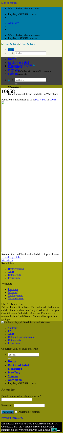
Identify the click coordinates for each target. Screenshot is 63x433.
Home (12, 59)
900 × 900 (40, 99)
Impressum (14, 278)
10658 (53, 99)
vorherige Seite (11, 257)
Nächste (7, 260)
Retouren (13, 289)
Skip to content (9, 2)
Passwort (7, 405)
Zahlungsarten (15, 295)
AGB (11, 271)
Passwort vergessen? (12, 417)
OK (54, 430)
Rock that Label (18, 62)
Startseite (13, 328)
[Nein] (58, 430)
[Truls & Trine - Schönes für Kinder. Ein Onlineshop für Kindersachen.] (18, 44)
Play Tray (14, 70)
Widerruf (12, 292)
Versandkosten (16, 298)
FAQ (10, 331)
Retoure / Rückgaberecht (21, 337)
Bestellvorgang (16, 268)
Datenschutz (14, 275)
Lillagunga (15, 66)
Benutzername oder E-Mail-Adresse (21, 396)
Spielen (13, 73)
